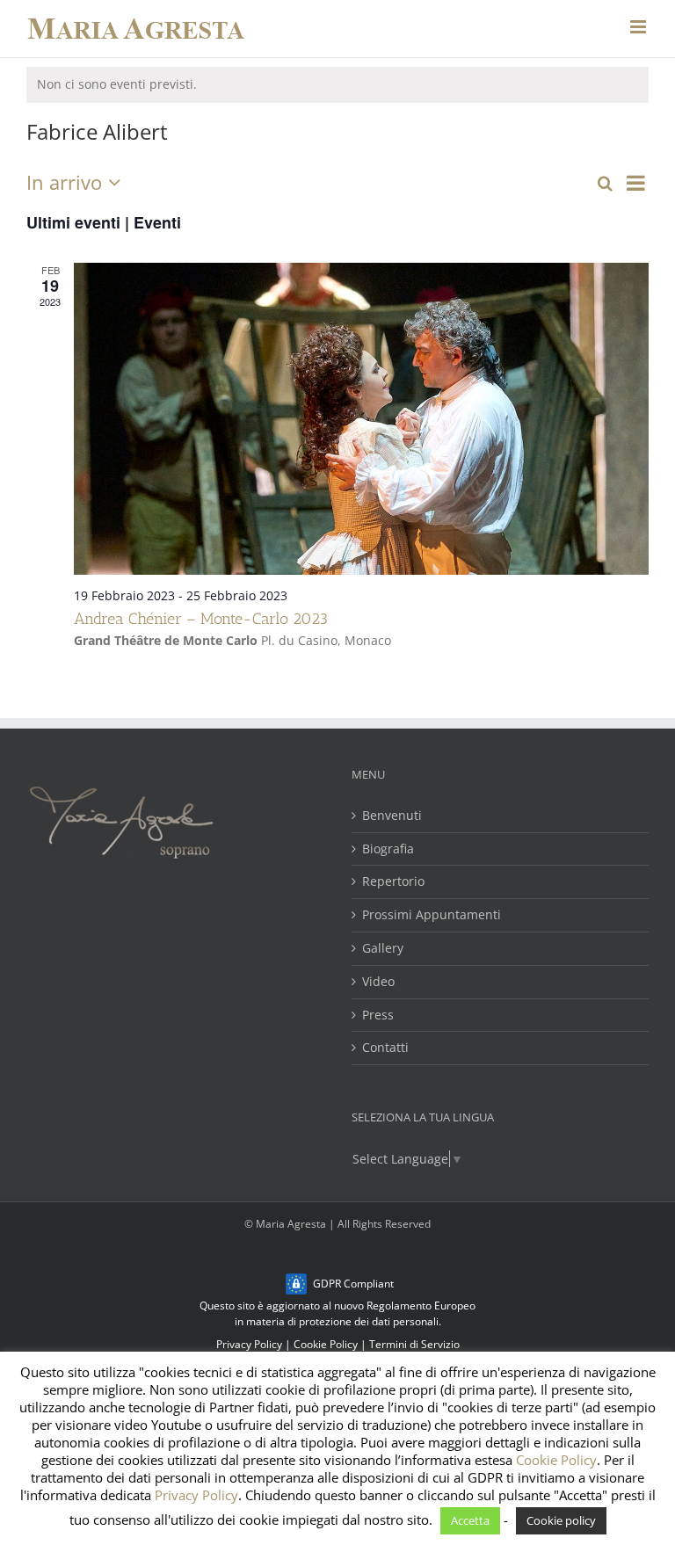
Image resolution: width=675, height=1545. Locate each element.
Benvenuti (392, 816)
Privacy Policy (249, 1344)
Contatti (385, 1048)
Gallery (382, 948)
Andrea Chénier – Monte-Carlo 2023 (201, 618)
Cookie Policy (326, 1344)
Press (378, 1015)
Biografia (388, 849)
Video (378, 982)
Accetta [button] (470, 1520)
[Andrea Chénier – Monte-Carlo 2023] (361, 418)
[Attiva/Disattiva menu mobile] (639, 27)
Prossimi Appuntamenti (431, 915)
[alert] (337, 85)
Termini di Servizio (414, 1344)
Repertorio (393, 881)
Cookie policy (561, 1520)
